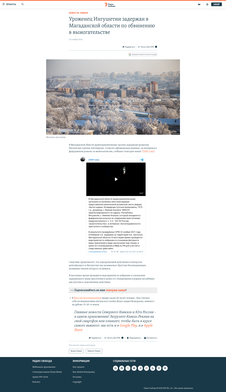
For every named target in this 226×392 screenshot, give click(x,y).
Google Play (128, 325)
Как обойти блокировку (84, 372)
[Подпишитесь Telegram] (140, 368)
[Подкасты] (158, 368)
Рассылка (77, 377)
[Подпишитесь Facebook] (121, 368)
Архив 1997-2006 (40, 377)
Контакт (36, 382)
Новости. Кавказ (78, 13)
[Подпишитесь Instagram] (146, 368)
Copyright (77, 382)
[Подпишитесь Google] (115, 368)
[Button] (128, 47)
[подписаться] (165, 368)
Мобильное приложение (43, 367)
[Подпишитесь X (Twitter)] (127, 368)
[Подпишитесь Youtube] (134, 368)
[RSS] (152, 368)
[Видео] (199, 4)
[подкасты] (207, 4)
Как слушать (78, 367)
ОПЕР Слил (148, 151)
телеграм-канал (115, 290)
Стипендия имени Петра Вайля (47, 372)
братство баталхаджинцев (87, 298)
